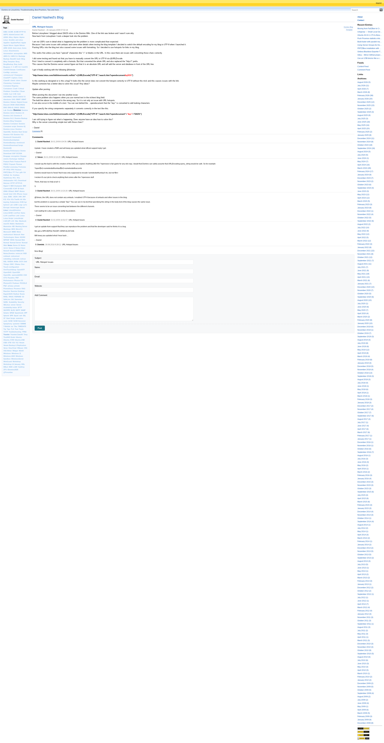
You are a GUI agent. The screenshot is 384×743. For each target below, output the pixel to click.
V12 (17, 343)
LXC (12, 221)
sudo (5, 321)
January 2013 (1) (364, 584)
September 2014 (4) (365, 522)
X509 (10, 367)
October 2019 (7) (364, 333)
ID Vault (21, 188)
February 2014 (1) (364, 541)
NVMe (16, 261)
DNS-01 (11, 107)
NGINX (22, 237)
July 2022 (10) (363, 228)
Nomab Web (20, 240)
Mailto (12, 224)
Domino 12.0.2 (9, 113)
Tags (5, 28)
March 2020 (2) (363, 317)
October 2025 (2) (364, 109)
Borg (18, 61)
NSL (5, 261)
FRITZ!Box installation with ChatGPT (369, 48)
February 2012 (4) (364, 611)
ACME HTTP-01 (20, 32)
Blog (23, 59)
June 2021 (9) (363, 270)
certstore (14, 72)
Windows (7, 353)
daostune (7, 99)
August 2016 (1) (363, 455)
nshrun (23, 259)
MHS (13, 229)
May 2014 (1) (362, 531)
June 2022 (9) (363, 231)
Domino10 (7, 137)
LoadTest (11, 215)
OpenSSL (7, 275)
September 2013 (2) (365, 558)
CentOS (24, 67)
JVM (20, 197)
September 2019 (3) (365, 337)
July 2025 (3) (362, 119)
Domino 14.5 (8, 116)
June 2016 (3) (363, 462)
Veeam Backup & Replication (14, 345)
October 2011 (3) (364, 621)
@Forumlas (8, 372)
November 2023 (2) (365, 181)
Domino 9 (18, 116)
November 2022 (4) (365, 214)
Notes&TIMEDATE (17, 251)
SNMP (23, 310)
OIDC (12, 264)
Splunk (6, 315)
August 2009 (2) (363, 697)
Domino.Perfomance (11, 151)
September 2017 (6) (365, 416)
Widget (15, 351)
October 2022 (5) (364, 218)
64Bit (5, 32)
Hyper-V (6, 186)
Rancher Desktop (17, 291)
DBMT (18, 99)
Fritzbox (18, 170)
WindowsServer (17, 359)
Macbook (22, 221)
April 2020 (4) (363, 313)
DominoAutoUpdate (11, 140)
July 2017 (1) (362, 422)
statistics (19, 318)
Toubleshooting (15, 332)
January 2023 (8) (364, 208)
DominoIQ (7, 148)
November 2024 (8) (365, 142)
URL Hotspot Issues (42, 27)
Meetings (7, 229)
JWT (24, 197)
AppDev (6, 43)
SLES (13, 310)
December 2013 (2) (365, 548)
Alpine (16, 37)
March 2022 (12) (364, 241)
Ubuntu (19, 337)
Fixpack (12, 164)
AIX (21, 34)
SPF (25, 313)
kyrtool (6, 205)
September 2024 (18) (366, 148)
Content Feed (363, 66)
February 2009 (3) (364, 716)
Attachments (14, 51)
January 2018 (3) (364, 403)
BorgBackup (8, 64)
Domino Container (10, 124)
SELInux (6, 305)
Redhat (16, 294)
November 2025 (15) (365, 105)
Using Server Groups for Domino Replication (369, 45)
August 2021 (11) (364, 264)
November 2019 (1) (365, 330)
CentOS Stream (9, 70)
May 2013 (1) (362, 571)
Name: (37, 267)
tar (12, 326)
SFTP (20, 307)
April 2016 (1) (363, 469)
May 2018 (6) (362, 389)
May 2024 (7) (362, 161)
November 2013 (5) (365, 551)
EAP (14, 153)
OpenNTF (21, 270)
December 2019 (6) (365, 327)
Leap (20, 205)
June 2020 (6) (363, 307)
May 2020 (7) (362, 310)
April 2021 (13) (363, 277)
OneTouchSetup (9, 270)
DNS (5, 107)
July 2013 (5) (362, 564)
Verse (5, 348)
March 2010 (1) (363, 673)
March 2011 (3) (363, 640)
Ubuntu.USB (20, 340)
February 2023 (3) (364, 204)
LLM (5, 215)
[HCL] (369, 728)
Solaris (6, 313)
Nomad (6, 243)
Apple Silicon (19, 45)
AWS (25, 53)
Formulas (22, 167)
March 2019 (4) (363, 356)
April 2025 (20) (363, 128)
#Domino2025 (12, 370)
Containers (7, 88)
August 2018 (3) (363, 379)
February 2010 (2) (364, 677)
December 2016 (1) (365, 442)
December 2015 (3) (365, 482)
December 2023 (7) (365, 178)
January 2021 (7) (364, 284)
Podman (15, 283)
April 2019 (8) (363, 353)
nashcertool (8, 234)
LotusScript (18, 218)
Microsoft (7, 232)
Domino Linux (9, 129)
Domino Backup (21, 118)
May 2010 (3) (362, 667)
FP (4, 170)
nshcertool (15, 256)
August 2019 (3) (363, 340)
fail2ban (21, 159)
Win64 (21, 351)
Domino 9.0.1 (8, 118)
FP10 (8, 170)
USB (5, 343)
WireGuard (7, 361)
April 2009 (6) (363, 710)
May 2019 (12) (363, 350)
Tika (15, 326)
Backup (6, 59)
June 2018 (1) (363, 386)
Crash (15, 88)
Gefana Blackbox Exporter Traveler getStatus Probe (369, 52)
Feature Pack (8, 161)
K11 (4, 199)
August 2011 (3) (363, 627)
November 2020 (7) (365, 290)
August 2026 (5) (363, 82)
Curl (10, 94)
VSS (25, 348)
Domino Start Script (19, 132)
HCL (14, 178)
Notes (10, 245)
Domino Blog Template (12, 121)
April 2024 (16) (363, 165)
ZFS (5, 370)
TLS (12, 329)
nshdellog (7, 259)
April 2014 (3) (363, 535)
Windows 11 (16, 353)
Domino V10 (8, 134)
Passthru (11, 278)
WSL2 (5, 367)
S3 (23, 297)
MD (13, 226)
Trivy (25, 334)
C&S (19, 94)
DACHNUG (7, 97)
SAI (12, 299)
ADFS (5, 34)
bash (19, 59)
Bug (15, 64)
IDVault (11, 191)
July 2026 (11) (363, 86)
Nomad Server (15, 243)
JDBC (10, 197)
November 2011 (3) (365, 617)
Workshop (17, 361)
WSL (23, 364)
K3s (8, 199)
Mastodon (7, 226)
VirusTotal (12, 348)
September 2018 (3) (365, 376)
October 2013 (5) (364, 555)
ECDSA (19, 153)
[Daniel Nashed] (369, 738)
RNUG (11, 297)
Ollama (17, 264)
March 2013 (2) (363, 578)
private (17, 286)
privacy (11, 286)
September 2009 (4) (365, 693)
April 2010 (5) (363, 670)
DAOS (15, 97)
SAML (5, 302)
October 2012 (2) (364, 591)
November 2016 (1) (365, 446)
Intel (10, 194)
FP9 (12, 170)
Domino (17, 110)
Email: (37, 276)
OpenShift (7, 272)
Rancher (6, 291)
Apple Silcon (8, 45)
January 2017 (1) (364, 439)
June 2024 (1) (363, 158)
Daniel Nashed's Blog (47, 17)
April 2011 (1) (362, 637)
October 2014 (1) (364, 518)
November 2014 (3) (365, 515)
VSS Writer (7, 351)
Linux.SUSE (8, 213)
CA (19, 67)
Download (7, 153)
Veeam (21, 343)
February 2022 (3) (364, 244)
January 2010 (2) (364, 680)
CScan (22, 91)
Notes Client (20, 248)
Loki (17, 215)
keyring (6, 202)
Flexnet (19, 164)
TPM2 (24, 332)
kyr (25, 202)
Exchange (13, 159)
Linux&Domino (15, 210)
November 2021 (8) (365, 254)
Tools (21, 329)
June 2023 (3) (363, 191)
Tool (16, 329)
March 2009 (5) (363, 713)
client (18, 80)
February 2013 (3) (364, 581)
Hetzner (6, 183)
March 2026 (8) (363, 92)
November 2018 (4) (365, 370)
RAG (23, 288)
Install (5, 194)
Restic (22, 294)
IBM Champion (16, 186)
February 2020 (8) (364, 320)
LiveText (17, 213)
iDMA (5, 191)
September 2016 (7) (365, 452)
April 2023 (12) (363, 198)
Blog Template (9, 61)
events (6, 159)
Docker (10, 110)
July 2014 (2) (362, 528)
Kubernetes (14, 202)
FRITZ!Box (7, 172)
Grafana (16, 175)
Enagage (6, 156)
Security (21, 302)
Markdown (19, 224)
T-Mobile (6, 326)
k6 (21, 199)
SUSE (10, 321)
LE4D (16, 205)
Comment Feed (363, 70)
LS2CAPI (6, 221)
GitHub (6, 175)
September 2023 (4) (365, 188)
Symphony (7, 324)
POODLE (23, 283)
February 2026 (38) (365, 95)
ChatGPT (7, 78)
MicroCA (19, 229)
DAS (13, 99)
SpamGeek (19, 313)
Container (16, 83)
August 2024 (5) (363, 152)
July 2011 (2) (362, 631)
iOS (14, 194)
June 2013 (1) (363, 568)
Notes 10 (16, 245)
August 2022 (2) (363, 224)
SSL (24, 315)
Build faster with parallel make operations (369, 42)
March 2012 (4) (363, 607)
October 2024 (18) (364, 145)
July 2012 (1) (362, 597)
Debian (13, 102)
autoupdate (18, 53)
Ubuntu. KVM (8, 340)
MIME (14, 232)
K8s (24, 199)
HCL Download (20, 180)
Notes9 (6, 251)
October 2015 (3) (364, 488)
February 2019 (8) (364, 360)
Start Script (10, 318)
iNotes (22, 191)
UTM (9, 343)
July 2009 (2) (362, 700)
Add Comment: (41, 295)
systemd (16, 324)
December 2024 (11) (365, 138)
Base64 (13, 59)
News (17, 237)
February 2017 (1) (364, 436)
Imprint (378, 3)
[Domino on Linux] (369, 731)
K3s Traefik (15, 199)
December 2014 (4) (365, 512)
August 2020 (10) (364, 300)
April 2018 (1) (363, 393)
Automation (8, 53)
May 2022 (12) (363, 234)
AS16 (10, 48)
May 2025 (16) (363, 125)
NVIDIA (10, 261)
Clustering (7, 83)
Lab (11, 205)
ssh (20, 315)
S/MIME (23, 324)
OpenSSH (16, 272)
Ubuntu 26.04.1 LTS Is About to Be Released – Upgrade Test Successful (369, 35)
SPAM (12, 313)
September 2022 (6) (365, 221)
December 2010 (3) (365, 644)
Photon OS (18, 280)
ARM (5, 48)
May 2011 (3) (362, 634)
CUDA (5, 94)
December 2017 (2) (365, 406)
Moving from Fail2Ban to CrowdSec (369, 28)
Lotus (22, 215)
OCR (21, 261)
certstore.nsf (8, 75)
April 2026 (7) (363, 89)
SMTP (18, 310)
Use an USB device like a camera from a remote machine (369, 58)
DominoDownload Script (13, 145)
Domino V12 (18, 134)
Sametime (18, 299)
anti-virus (19, 40)
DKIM (12, 105)
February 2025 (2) (364, 132)
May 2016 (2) (362, 465)
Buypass (6, 67)
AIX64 (5, 37)
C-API (15, 67)
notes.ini (19, 253)
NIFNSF (6, 240)
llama (23, 213)
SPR (11, 315)
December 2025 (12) (365, 102)
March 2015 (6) (363, 502)
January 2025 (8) (364, 135)
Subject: (38, 258)
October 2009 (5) (364, 690)
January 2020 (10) (364, 323)
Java (5, 197)
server (13, 305)
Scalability (13, 302)
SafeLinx (6, 299)
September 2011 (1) (365, 624)
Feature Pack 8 (20, 161)
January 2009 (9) (364, 720)
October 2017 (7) (364, 413)
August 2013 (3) (363, 561)
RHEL (5, 297)
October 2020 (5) (364, 294)
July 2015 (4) (362, 495)
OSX (25, 275)
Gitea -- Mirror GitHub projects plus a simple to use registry (369, 55)
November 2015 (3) (365, 485)
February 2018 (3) (364, 399)
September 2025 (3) (365, 112)
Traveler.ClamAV (16, 334)
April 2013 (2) (363, 574)
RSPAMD (17, 297)
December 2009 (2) (365, 683)
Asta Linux (17, 48)
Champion (18, 75)
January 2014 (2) (364, 545)
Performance (8, 280)
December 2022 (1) (365, 211)
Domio (23, 151)
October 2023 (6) (364, 185)
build (20, 64)
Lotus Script (8, 218)
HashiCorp (7, 178)
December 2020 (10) (365, 287)
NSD (25, 253)
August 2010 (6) (363, 657)
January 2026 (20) (364, 99)
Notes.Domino (9, 253)
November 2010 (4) (365, 647)
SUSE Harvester (19, 321)
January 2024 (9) (364, 175)
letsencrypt (14, 207)
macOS (6, 224)
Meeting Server (21, 226)
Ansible (12, 40)
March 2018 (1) (363, 396)
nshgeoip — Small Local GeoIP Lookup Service (369, 32)
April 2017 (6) (363, 429)
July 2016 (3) (362, 459)
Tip (4, 329)
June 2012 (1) (363, 601)
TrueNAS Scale (9, 337)
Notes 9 (12, 248)
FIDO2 (5, 164)
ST (4, 318)
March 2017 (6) (363, 432)
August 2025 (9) (363, 115)
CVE (14, 94)
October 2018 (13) (364, 373)
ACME (10, 32)
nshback (6, 256)
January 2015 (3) (364, 508)
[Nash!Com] (369, 735)
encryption (15, 156)
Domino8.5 (16, 137)
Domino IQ (21, 126)
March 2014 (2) (363, 538)
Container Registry (10, 86)
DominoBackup (9, 143)
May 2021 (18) (363, 274)
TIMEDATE (22, 326)
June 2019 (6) (363, 346)
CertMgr (6, 72)
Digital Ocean (22, 102)
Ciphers (14, 78)
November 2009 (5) (365, 687)
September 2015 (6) (365, 492)
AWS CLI (14, 56)
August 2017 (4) (363, 419)
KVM (22, 202)
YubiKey (21, 367)
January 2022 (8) (364, 247)
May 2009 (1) (362, 706)
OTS (5, 278)
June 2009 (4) (363, 703)
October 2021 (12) (364, 257)
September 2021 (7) (365, 261)
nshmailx (15, 259)
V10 (13, 343)
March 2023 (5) (363, 201)
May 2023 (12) (363, 195)
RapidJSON (8, 294)
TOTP (5, 332)
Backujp (22, 56)
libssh (22, 207)
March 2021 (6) (363, 280)
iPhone (19, 194)
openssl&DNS (17, 275)
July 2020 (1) (362, 304)
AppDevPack (15, 43)
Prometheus (8, 288)
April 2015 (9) (363, 498)
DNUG (16, 107)
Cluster (24, 80)
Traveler (6, 334)
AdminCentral (14, 34)
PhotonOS (7, 283)
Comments (36, 131)
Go (11, 175)
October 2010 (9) (364, 650)
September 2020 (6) (365, 297)
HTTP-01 (18, 183)
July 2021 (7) (362, 267)
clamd (12, 80)
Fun (17, 172)
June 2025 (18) (363, 122)
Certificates (20, 70)
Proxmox (17, 288)
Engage (23, 156)
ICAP (15, 188)
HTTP (12, 183)
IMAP (17, 191)
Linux (5, 210)
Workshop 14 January (12, 364)
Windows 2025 (9, 356)
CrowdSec (15, 91)
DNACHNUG (20, 105)
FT (14, 172)
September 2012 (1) (365, 594)
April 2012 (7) (363, 604)
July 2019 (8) (362, 343)
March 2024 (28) (364, 168)
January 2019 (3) (364, 363)
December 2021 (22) (365, 251)
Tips (8, 329)
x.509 (15, 367)
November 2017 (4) (365, 409)
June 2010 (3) (363, 664)
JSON (15, 197)
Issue (25, 194)
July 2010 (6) (362, 660)
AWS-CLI (6, 56)
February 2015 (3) (364, 505)
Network (17, 234)
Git (24, 172)
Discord (6, 105)
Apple (23, 43)
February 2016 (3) (364, 475)
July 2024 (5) (362, 155)
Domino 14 (19, 113)
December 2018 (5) (365, 366)
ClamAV (6, 80)
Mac (16, 221)
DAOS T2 (22, 97)
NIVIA (12, 240)
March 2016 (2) (363, 472)
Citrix (20, 78)
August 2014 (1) (363, 525)
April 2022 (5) (363, 237)
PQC (5, 286)
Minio (19, 232)
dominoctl (20, 143)
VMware (20, 348)
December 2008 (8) (365, 723)
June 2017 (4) (363, 426)
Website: (38, 286)
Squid (16, 315)
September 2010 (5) (365, 654)
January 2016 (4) (364, 479)
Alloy (11, 37)
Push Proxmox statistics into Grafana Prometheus (369, 38)
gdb (21, 172)
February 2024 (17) (365, 171)
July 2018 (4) (362, 383)
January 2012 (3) (364, 614)
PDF (17, 278)
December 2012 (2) (365, 588)
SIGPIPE (6, 310)
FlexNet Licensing (10, 167)
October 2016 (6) (364, 449)
